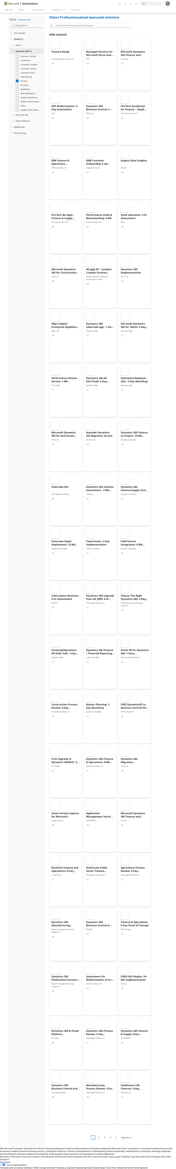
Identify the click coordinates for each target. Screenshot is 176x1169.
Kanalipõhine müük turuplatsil (49, 1154)
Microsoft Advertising (68, 1156)
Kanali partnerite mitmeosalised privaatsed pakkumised (89, 1154)
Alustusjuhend (58, 1148)
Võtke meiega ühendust (44, 1167)
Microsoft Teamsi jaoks (109, 1156)
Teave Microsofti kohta (140, 1156)
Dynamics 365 (38, 1156)
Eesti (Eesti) (5, 1162)
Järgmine (125, 1137)
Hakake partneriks (19, 1151)
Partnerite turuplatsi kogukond (22, 1154)
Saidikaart (28, 1167)
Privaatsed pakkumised (101, 1148)
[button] (51, 25)
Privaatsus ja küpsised (65, 1167)
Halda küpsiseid (140, 1167)
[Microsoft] (11, 3)
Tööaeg (48, 1148)
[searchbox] (29, 25)
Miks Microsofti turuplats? (11, 1148)
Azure (29, 1156)
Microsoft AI (5, 1156)
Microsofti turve (19, 1156)
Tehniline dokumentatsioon (78, 1148)
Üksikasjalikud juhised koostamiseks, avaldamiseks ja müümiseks (121, 1151)
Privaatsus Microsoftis (161, 1156)
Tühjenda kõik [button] (24, 19)
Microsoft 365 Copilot (88, 1156)
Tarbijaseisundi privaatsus (11, 1167)
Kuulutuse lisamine (36, 1151)
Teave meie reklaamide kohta (119, 1167)
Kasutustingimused (84, 1167)
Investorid (4, 1159)
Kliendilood (39, 1148)
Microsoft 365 (52, 1156)
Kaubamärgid (99, 1167)
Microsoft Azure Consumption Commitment (132, 1148)
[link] (65, 64)
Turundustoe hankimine (56, 1151)
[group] (52, 63)
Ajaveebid (28, 1148)
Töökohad (125, 1156)
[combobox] (91, 26)
